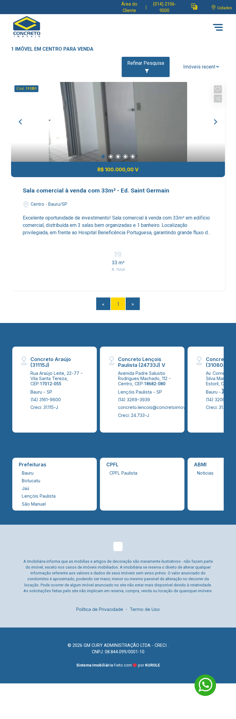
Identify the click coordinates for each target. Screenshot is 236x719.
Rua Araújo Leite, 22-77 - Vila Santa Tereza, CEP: (56, 379)
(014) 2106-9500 (164, 8)
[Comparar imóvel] (218, 99)
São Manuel (34, 504)
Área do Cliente (129, 8)
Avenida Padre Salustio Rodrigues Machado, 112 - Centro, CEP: (144, 379)
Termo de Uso (145, 609)
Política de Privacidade (99, 609)
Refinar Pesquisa (145, 63)
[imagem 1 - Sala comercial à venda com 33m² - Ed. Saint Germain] (118, 122)
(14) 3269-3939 (134, 399)
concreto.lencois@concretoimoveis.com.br (162, 407)
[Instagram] (118, 546)
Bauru (27, 473)
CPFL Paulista (123, 473)
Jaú (25, 488)
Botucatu (31, 480)
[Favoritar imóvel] (218, 89)
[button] (194, 6)
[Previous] (21, 122)
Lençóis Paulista (39, 496)
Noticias (205, 473)
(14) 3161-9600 (45, 399)
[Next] (215, 122)
